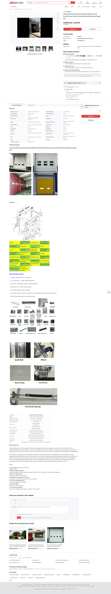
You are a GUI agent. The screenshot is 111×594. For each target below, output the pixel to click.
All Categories (13, 6)
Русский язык (44, 586)
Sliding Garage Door (87, 574)
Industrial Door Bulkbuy (40, 577)
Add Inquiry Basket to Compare (35, 54)
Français (38, 586)
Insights (88, 584)
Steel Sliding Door (66, 574)
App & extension (86, 6)
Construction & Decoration (17, 9)
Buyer (72, 6)
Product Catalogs (27, 557)
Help (79, 6)
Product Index (77, 584)
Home (10, 9)
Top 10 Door (22, 577)
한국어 (66, 586)
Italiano (49, 586)
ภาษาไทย (76, 586)
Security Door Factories (36, 574)
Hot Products (24, 584)
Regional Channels (70, 584)
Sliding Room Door (14, 577)
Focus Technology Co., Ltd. (47, 588)
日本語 (69, 586)
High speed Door (35, 560)
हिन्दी (72, 586)
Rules (101, 6)
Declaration (69, 588)
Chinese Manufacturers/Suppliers (40, 584)
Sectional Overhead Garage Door (61, 560)
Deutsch (53, 586)
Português (34, 586)
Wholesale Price (57, 584)
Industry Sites (63, 584)
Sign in (100, 3)
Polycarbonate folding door (84, 560)
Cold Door (59, 574)
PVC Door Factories (25, 574)
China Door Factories (14, 574)
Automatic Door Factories (49, 574)
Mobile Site (83, 584)
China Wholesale (50, 584)
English (25, 586)
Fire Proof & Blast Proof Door (84, 562)
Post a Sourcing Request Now (45, 517)
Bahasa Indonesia (91, 586)
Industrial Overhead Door (14, 562)
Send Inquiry (72, 29)
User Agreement (62, 588)
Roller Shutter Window (36, 562)
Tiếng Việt (85, 586)
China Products (30, 584)
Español (29, 586)
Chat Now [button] (93, 29)
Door (24, 9)
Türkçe (80, 586)
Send (19, 517)
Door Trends (30, 577)
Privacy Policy (74, 588)
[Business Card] (99, 110)
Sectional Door (28, 9)
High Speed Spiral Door (60, 562)
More (10, 580)
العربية (62, 586)
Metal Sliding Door (76, 574)
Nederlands (58, 586)
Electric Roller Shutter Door (14, 560)
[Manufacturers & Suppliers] (16, 2)
